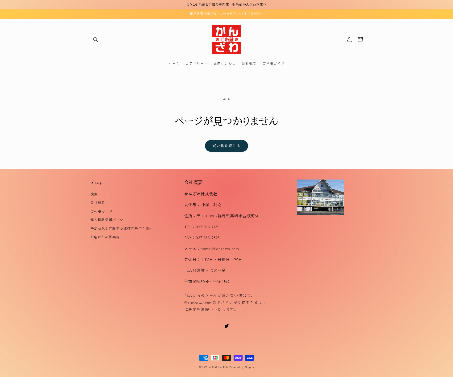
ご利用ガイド (101, 211)
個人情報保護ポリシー (108, 219)
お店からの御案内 (105, 236)
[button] (95, 39)
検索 (94, 193)
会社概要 (97, 202)
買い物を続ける (226, 145)
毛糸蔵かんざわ (218, 367)
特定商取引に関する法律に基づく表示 (121, 228)
